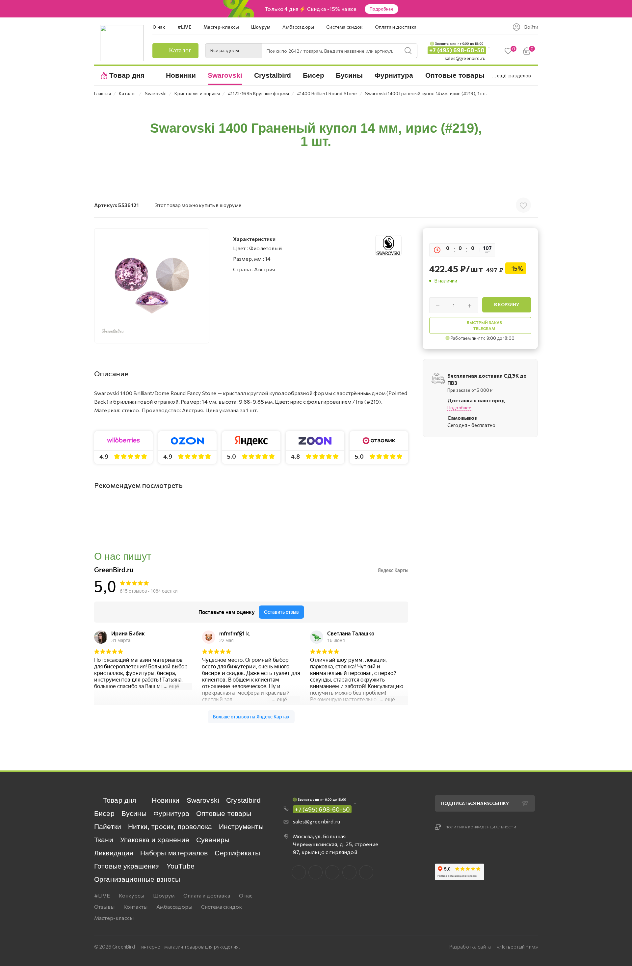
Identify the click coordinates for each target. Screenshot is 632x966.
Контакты (135, 906)
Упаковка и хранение (154, 840)
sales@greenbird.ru (465, 58)
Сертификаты (237, 853)
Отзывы (104, 906)
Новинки (165, 800)
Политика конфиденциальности (480, 827)
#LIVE (102, 895)
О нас (246, 895)
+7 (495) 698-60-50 (457, 50)
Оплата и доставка (206, 895)
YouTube (181, 866)
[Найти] (408, 50)
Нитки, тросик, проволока (170, 826)
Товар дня (119, 800)
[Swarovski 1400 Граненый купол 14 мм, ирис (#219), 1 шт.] (151, 285)
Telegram (332, 872)
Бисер (104, 813)
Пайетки (107, 826)
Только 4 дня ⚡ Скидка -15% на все (310, 9)
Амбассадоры (174, 906)
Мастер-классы (114, 918)
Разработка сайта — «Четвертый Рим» (493, 947)
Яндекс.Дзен (366, 872)
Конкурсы (131, 895)
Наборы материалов (174, 853)
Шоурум (163, 895)
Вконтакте (299, 872)
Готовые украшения (127, 866)
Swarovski (203, 800)
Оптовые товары (223, 813)
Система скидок (221, 906)
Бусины (133, 813)
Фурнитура (171, 813)
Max (315, 872)
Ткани (103, 840)
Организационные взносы (137, 879)
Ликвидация (113, 853)
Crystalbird (243, 800)
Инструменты (241, 826)
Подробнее (381, 9)
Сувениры (212, 840)
